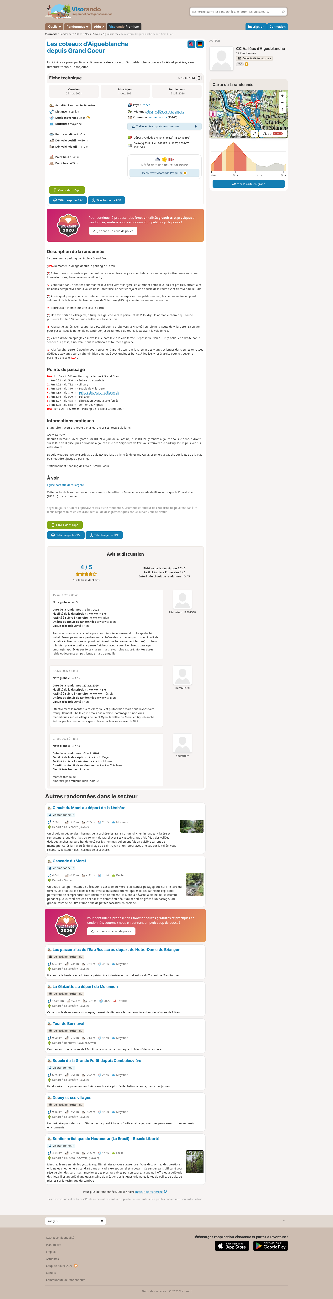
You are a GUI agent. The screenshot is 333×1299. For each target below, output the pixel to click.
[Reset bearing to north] (282, 109)
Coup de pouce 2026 (59, 1266)
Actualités (52, 1259)
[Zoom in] (282, 95)
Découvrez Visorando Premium (162, 173)
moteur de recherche (149, 1192)
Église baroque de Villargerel (66, 485)
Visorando (51, 34)
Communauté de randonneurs (65, 1280)
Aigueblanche (158, 117)
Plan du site (53, 1245)
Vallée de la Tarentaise (169, 111)
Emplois (51, 1252)
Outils (52, 26)
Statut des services (154, 1291)
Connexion (278, 26)
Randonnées (76, 26)
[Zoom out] (282, 102)
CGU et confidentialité (60, 1237)
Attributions (216, 136)
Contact (51, 1273)
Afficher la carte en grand (248, 184)
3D (275, 133)
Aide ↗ (99, 26)
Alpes (150, 111)
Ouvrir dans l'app (69, 190)
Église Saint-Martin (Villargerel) (99, 392)
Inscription (256, 26)
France (145, 105)
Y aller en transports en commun (157, 126)
